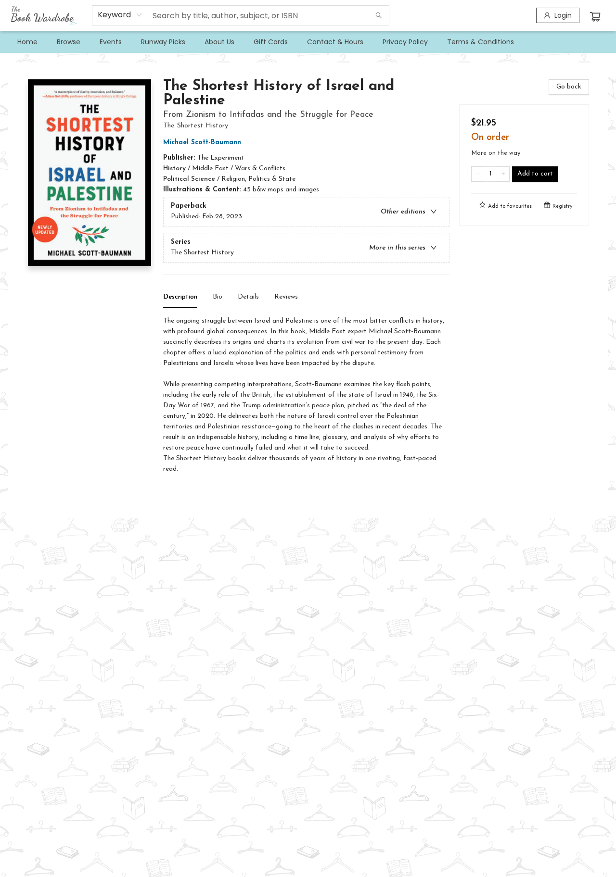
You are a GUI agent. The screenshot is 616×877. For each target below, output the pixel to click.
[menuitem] (27, 42)
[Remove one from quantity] (478, 174)
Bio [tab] (217, 297)
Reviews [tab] (286, 297)
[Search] (378, 15)
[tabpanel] (306, 406)
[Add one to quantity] (503, 174)
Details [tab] (248, 297)
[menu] (308, 42)
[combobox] (120, 15)
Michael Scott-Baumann (202, 142)
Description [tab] (180, 297)
